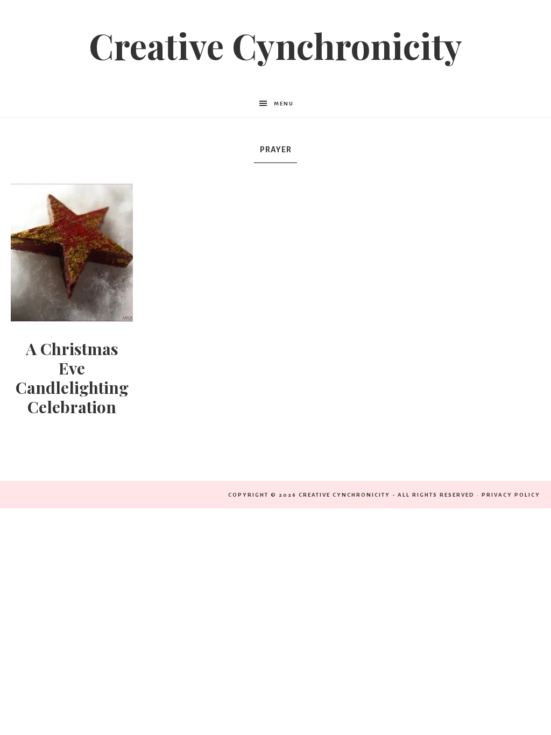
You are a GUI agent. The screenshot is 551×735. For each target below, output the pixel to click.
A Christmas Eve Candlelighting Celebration (72, 378)
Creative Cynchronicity (275, 45)
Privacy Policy (511, 495)
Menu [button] (284, 104)
